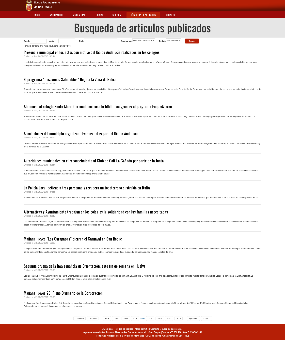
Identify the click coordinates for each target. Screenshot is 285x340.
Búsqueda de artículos (143, 15)
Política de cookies (124, 328)
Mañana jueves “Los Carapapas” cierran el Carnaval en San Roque (73, 238)
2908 (135, 318)
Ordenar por (126, 41)
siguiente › (193, 318)
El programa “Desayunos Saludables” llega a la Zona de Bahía (70, 79)
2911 (159, 318)
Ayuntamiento (56, 15)
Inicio (37, 15)
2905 (107, 318)
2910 (150, 318)
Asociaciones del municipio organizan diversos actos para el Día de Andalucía (81, 133)
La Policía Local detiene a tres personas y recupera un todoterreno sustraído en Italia (87, 187)
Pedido (162, 41)
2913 (178, 318)
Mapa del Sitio (142, 328)
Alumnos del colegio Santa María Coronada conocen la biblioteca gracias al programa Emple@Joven (98, 106)
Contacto (170, 15)
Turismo (99, 15)
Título (81, 41)
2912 (169, 318)
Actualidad (79, 15)
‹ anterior (93, 318)
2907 (125, 318)
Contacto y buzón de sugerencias (166, 328)
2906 (116, 318)
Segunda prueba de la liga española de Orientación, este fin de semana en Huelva (84, 266)
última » (206, 318)
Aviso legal (108, 328)
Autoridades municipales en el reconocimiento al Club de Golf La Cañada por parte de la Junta (94, 160)
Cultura (117, 15)
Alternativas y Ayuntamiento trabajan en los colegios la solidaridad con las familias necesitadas (96, 211)
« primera (79, 318)
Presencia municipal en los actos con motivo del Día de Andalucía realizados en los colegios (91, 52)
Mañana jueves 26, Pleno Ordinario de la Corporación (63, 293)
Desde (27, 41)
